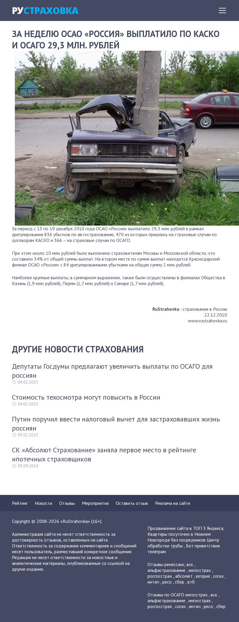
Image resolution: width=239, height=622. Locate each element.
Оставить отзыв (132, 503)
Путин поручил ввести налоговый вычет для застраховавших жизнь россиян (116, 423)
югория (203, 576)
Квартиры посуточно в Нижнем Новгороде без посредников (179, 537)
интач (153, 582)
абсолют (184, 576)
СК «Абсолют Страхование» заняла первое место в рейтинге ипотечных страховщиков (104, 454)
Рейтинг (20, 503)
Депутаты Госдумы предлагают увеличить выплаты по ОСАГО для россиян (112, 371)
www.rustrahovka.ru (207, 321)
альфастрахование (166, 570)
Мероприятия (95, 503)
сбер (179, 582)
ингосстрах (200, 570)
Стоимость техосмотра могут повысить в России (86, 397)
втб (191, 582)
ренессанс (174, 564)
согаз (218, 576)
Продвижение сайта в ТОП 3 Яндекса (185, 528)
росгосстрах (159, 576)
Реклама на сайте (172, 503)
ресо (167, 582)
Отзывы (67, 503)
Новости (43, 503)
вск (190, 564)
